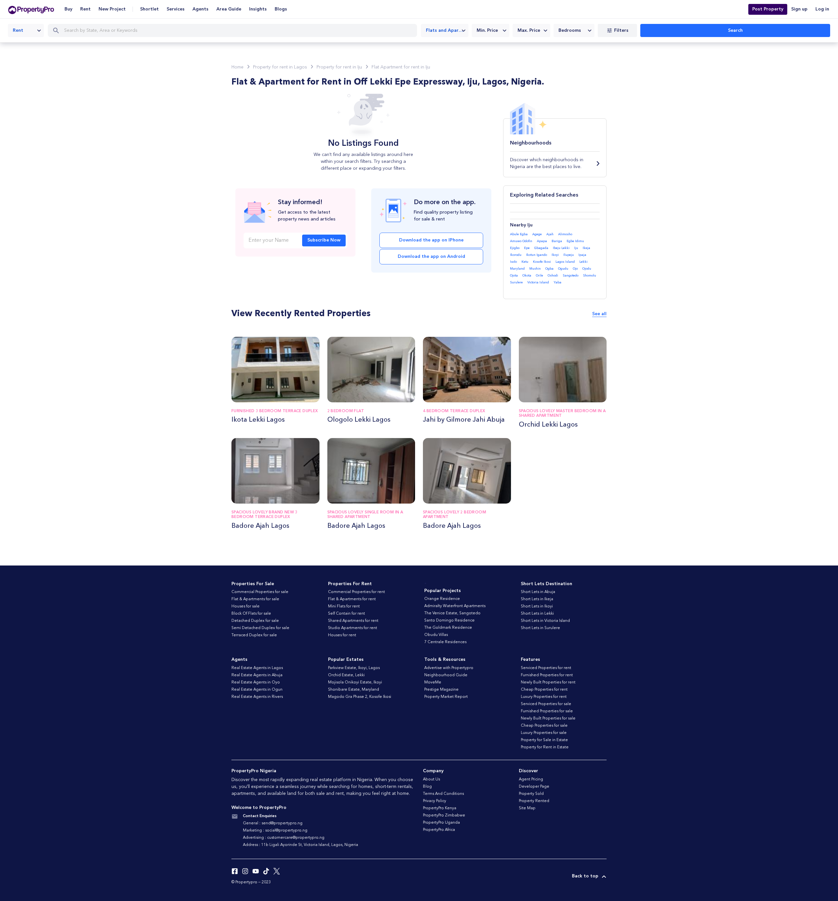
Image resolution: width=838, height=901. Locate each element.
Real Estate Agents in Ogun (256, 690)
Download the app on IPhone (431, 240)
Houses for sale (245, 606)
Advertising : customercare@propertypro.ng (283, 838)
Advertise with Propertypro (448, 668)
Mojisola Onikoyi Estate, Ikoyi (355, 682)
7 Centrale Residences (445, 642)
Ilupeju (568, 255)
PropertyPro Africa (439, 830)
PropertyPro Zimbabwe (444, 815)
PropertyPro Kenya (439, 808)
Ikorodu (515, 255)
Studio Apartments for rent (352, 628)
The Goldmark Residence (448, 628)
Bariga (557, 241)
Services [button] (176, 9)
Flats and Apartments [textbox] (447, 30)
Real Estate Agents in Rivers (257, 697)
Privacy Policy (434, 801)
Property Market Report (446, 697)
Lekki (583, 261)
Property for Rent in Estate (545, 747)
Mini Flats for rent (344, 606)
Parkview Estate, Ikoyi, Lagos (354, 668)
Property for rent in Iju (339, 67)
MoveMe (432, 682)
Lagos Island (565, 261)
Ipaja (582, 255)
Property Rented (534, 801)
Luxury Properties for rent (544, 697)
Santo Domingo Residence (449, 621)
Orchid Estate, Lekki (346, 675)
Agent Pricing (531, 779)
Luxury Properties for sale (544, 733)
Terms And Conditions (443, 794)
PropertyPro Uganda (441, 823)
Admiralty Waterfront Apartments (454, 606)
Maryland (517, 268)
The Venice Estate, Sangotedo (452, 613)
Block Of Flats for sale (251, 614)
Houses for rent (342, 635)
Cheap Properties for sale (544, 726)
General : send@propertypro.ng (272, 823)
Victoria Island (538, 282)
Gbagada (541, 248)
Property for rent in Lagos (280, 67)
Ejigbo (514, 248)
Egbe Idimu (575, 241)
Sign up (799, 9)
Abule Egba (519, 234)
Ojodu (586, 268)
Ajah (550, 234)
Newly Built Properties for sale (548, 718)
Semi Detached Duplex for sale (260, 628)
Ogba (549, 268)
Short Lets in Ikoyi (537, 606)
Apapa (542, 241)
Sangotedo (570, 275)
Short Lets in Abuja (538, 592)
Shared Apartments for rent (353, 621)
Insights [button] (258, 9)
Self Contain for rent (346, 614)
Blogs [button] (281, 9)
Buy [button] (68, 9)
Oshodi (553, 275)
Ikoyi (555, 255)
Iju (576, 248)
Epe (527, 248)
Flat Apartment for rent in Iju (401, 67)
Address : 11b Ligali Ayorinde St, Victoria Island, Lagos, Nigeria (300, 845)
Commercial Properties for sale (259, 592)
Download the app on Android (431, 256)
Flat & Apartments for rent (352, 599)
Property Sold (531, 794)
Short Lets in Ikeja (537, 599)
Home (237, 67)
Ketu (524, 261)
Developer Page (534, 787)
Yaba (557, 282)
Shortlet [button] (149, 9)
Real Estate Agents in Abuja (256, 675)
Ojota (514, 275)
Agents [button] (200, 9)
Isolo (513, 261)
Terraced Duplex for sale (254, 635)
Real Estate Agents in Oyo (255, 682)
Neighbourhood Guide (445, 675)
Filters (621, 30)
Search (735, 30)
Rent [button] (85, 9)
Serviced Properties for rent (546, 668)
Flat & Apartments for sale (255, 599)
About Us (431, 779)
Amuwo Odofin (521, 241)
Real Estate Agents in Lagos (257, 668)
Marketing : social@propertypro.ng (275, 831)
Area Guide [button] (228, 9)
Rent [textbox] (18, 30)
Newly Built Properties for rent (548, 682)
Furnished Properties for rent (547, 675)
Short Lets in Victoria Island (545, 621)
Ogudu (563, 268)
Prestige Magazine (441, 690)
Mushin (535, 268)
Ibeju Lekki (561, 248)
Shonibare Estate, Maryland (353, 690)
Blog (427, 787)
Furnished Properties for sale (547, 711)
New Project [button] (112, 9)
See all (599, 314)
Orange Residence (442, 599)
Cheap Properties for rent (544, 690)
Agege (537, 234)
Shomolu (589, 275)
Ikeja (586, 248)
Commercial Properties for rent (356, 592)
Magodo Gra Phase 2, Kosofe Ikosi (359, 697)
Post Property (767, 9)
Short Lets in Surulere (540, 628)
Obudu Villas (436, 635)
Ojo (575, 268)
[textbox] (490, 30)
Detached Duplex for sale (255, 621)
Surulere (516, 282)
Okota (526, 275)
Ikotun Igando (536, 255)
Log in (822, 9)
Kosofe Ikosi (542, 261)
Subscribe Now (323, 240)
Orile (539, 275)
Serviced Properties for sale (546, 704)
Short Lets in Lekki (537, 614)
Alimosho (565, 234)
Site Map (527, 808)
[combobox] (26, 30)
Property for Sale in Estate (544, 740)
